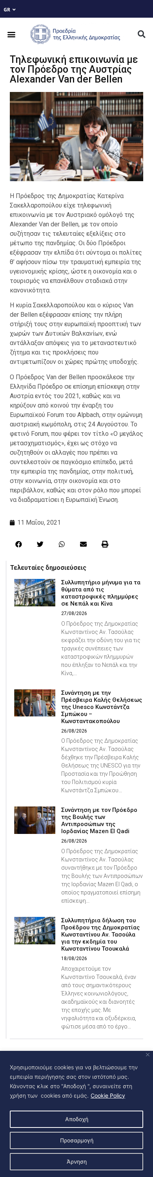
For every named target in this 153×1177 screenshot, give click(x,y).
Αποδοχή (76, 1119)
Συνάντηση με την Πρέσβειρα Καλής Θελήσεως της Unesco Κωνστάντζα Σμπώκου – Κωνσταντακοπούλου (101, 707)
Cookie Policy (108, 1095)
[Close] (147, 1054)
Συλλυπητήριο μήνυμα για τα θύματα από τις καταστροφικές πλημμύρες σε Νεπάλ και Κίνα (100, 593)
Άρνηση (77, 1161)
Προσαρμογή (76, 1140)
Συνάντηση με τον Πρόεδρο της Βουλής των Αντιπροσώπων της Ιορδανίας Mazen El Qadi (99, 820)
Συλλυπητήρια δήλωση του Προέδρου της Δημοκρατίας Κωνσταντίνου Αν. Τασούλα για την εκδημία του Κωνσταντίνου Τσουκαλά (100, 934)
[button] (11, 34)
